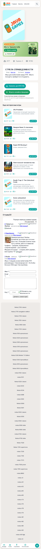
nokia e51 (20, 482)
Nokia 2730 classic (20, 316)
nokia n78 (20, 508)
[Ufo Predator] (8, 114)
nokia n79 (20, 513)
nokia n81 (20, 517)
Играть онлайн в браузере (17, 92)
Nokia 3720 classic (20, 329)
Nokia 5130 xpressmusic (20, 333)
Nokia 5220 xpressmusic (20, 338)
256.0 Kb (32, 192)
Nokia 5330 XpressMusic (20, 359)
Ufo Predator (18, 110)
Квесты (13, 72)
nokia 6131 (20, 377)
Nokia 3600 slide (20, 324)
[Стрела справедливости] (14, 25)
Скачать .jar (9, 54)
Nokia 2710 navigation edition (20, 311)
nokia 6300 (20, 399)
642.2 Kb (32, 209)
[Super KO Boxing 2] (8, 149)
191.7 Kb (33, 121)
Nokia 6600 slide (20, 429)
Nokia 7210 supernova (20, 447)
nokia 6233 (20, 386)
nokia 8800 (20, 473)
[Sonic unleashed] (8, 202)
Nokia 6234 (20, 390)
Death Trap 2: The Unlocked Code (23, 181)
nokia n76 (20, 504)
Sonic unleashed (19, 198)
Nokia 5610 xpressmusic (20, 364)
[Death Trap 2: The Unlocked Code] (8, 184)
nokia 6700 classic (20, 434)
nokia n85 (20, 526)
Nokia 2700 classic (20, 307)
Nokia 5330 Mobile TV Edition (20, 355)
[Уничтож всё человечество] (8, 167)
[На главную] (7, 4)
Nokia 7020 (20, 443)
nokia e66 (20, 495)
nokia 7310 (20, 456)
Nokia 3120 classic (20, 320)
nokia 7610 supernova (20, 469)
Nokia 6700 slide (20, 438)
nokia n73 (20, 499)
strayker (27, 72)
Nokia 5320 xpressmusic (20, 351)
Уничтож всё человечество (24, 163)
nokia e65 (20, 491)
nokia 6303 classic (20, 412)
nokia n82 (20, 521)
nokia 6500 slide (20, 425)
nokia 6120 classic (20, 373)
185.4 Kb (33, 139)
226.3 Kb (32, 174)
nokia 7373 (20, 460)
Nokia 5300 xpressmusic (20, 342)
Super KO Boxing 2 (20, 145)
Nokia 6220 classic (20, 381)
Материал (23, 226)
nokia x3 (20, 539)
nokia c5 (20, 478)
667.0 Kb (32, 156)
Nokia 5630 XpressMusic (20, 368)
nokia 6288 (20, 394)
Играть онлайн (10, 50)
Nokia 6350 (20, 416)
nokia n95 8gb (20, 534)
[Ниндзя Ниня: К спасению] (8, 131)
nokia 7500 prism (20, 464)
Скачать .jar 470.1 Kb (15, 86)
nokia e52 (20, 486)
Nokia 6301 (20, 408)
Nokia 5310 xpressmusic (20, 346)
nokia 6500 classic (20, 421)
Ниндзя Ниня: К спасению (23, 127)
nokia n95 (20, 530)
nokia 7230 (20, 451)
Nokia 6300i (20, 403)
